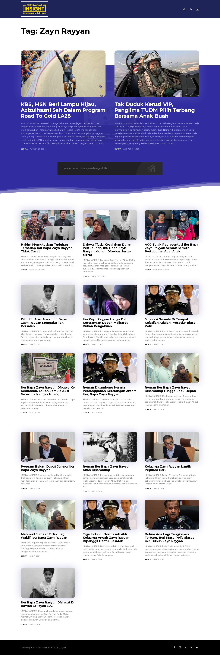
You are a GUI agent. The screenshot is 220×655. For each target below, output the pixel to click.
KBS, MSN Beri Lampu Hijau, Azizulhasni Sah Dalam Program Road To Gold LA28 (63, 110)
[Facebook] (174, 647)
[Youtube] (197, 647)
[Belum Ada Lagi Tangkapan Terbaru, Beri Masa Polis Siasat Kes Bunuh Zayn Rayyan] (172, 515)
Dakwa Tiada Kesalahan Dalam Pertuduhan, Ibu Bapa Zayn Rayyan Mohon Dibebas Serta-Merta (107, 250)
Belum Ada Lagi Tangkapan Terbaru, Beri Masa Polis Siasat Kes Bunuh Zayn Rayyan (169, 537)
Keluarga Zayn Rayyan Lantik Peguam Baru (168, 468)
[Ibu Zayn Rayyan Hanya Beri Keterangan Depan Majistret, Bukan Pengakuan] (110, 300)
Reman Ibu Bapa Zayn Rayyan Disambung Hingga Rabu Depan (170, 389)
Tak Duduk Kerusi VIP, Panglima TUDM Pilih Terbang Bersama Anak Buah (154, 110)
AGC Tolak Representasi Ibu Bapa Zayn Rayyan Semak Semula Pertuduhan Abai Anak (171, 248)
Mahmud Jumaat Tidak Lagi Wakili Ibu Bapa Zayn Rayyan (44, 535)
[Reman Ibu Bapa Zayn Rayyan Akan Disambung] (110, 447)
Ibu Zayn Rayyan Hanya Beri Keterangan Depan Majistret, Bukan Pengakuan (106, 322)
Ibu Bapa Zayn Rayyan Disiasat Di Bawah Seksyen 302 (48, 604)
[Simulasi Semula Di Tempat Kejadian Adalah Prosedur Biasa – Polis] (172, 300)
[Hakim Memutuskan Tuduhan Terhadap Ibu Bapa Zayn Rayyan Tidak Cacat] (48, 225)
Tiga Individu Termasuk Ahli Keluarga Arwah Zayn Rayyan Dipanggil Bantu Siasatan (106, 537)
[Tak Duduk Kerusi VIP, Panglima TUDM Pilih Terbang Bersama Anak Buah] (156, 73)
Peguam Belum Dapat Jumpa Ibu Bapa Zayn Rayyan (47, 468)
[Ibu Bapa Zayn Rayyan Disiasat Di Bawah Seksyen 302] (48, 583)
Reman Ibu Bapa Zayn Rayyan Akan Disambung (107, 468)
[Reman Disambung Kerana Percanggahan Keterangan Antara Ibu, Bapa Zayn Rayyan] (110, 368)
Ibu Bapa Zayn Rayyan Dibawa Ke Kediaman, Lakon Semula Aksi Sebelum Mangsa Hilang (48, 391)
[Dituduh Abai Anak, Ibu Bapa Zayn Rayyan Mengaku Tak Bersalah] (48, 300)
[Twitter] (191, 647)
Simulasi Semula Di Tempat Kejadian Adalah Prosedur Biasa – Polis (171, 322)
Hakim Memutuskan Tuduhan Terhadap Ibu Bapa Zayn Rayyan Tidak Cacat (46, 248)
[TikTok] (186, 647)
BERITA (24, 149)
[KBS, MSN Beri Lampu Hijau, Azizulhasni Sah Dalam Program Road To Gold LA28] (63, 73)
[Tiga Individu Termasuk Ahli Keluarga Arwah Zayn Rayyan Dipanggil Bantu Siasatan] (110, 515)
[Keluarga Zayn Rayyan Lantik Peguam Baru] (172, 447)
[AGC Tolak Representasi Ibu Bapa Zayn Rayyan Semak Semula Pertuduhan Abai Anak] (172, 225)
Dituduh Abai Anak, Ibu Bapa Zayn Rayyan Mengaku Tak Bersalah (44, 322)
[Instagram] (180, 647)
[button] (184, 9)
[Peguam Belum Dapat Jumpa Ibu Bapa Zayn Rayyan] (48, 447)
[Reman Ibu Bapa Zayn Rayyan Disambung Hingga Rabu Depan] (172, 368)
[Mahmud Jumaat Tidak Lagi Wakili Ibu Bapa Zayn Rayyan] (48, 515)
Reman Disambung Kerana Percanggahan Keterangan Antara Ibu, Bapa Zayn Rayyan (109, 391)
